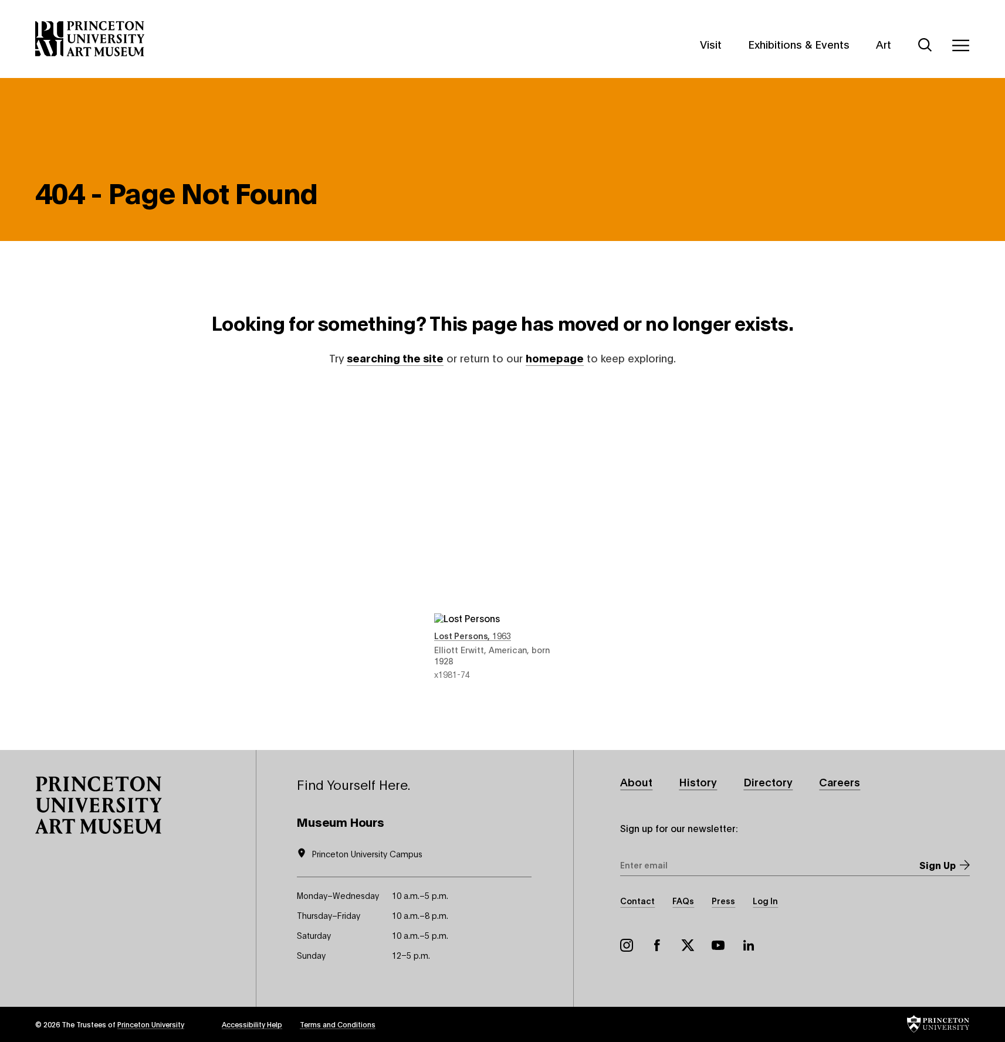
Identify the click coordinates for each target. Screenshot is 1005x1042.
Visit (711, 44)
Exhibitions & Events (799, 44)
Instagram (626, 945)
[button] (98, 805)
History (698, 782)
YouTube (718, 945)
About (636, 782)
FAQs (683, 900)
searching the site (395, 358)
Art (883, 44)
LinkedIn (748, 945)
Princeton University (150, 1024)
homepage (555, 358)
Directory (768, 782)
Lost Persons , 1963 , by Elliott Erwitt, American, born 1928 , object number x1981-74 (502, 534)
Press (723, 900)
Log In (765, 900)
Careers (839, 782)
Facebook (657, 945)
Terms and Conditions (337, 1024)
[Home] (90, 38)
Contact (637, 900)
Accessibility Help (252, 1024)
